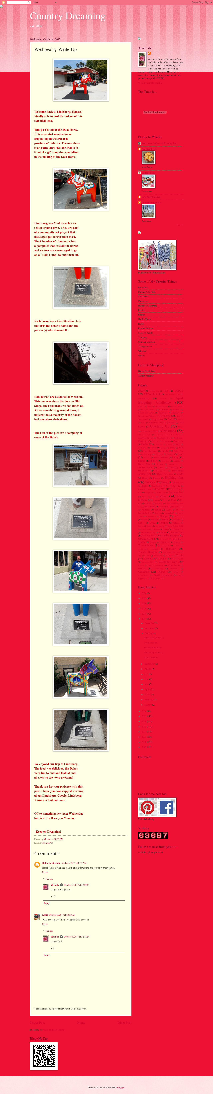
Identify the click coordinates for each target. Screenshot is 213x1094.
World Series (155, 578)
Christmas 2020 (144, 434)
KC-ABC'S (160, 489)
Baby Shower (162, 406)
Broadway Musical (157, 422)
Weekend (174, 568)
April (147, 689)
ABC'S (179, 390)
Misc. (163, 495)
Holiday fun (174, 477)
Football (147, 457)
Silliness (176, 522)
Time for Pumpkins (153, 647)
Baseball (176, 409)
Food (180, 454)
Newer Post (37, 1022)
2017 (144, 618)
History (145, 478)
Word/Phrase (143, 575)
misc (153, 496)
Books (170, 419)
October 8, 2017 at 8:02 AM (62, 914)
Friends (141, 460)
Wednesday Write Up (153, 637)
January (148, 704)
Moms (156, 500)
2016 (144, 711)
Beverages (163, 412)
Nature (148, 503)
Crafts (144, 444)
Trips (168, 555)
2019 (144, 608)
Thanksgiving (145, 545)
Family (164, 450)
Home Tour (178, 482)
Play (178, 510)
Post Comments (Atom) (54, 1029)
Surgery (153, 542)
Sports (156, 529)
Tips (139, 555)
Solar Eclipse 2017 (175, 526)
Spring (165, 529)
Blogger (120, 1087)
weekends (143, 571)
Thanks (177, 542)
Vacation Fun (147, 562)
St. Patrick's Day (148, 532)
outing (158, 509)
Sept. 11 (141, 522)
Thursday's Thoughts (171, 552)
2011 (144, 736)
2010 (144, 741)
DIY (178, 444)
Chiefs (180, 427)
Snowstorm (160, 526)
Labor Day (175, 489)
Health (180, 473)
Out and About (177, 506)
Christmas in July (145, 437)
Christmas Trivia (163, 438)
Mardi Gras (161, 492)
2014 (144, 721)
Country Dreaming (68, 15)
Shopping (163, 522)
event (172, 447)
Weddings (159, 568)
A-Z (166, 390)
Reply (45, 872)
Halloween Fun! (151, 657)
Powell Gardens (144, 513)
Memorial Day (176, 492)
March (148, 694)
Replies (49, 878)
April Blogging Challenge (160, 400)
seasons (177, 519)
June (147, 679)
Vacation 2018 (177, 558)
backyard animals (148, 409)
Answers (163, 398)
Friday (175, 457)
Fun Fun (165, 461)
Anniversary (144, 398)
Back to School (177, 406)
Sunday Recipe (169, 535)
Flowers (170, 454)
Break (143, 422)
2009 (144, 746)
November (163, 506)
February (149, 699)
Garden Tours (145, 467)
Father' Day (178, 451)
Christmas (168, 430)
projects (168, 513)
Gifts (161, 467)
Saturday (154, 519)
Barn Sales (164, 409)
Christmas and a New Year (167, 434)
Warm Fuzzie (174, 565)
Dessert (169, 444)
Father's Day (146, 454)
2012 (144, 731)
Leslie (45, 914)
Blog (178, 416)
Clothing (154, 441)
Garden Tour (174, 464)
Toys (148, 555)
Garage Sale (144, 464)
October (149, 633)
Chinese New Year (149, 431)
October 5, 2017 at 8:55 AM (73, 863)
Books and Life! (149, 149)
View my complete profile (150, 82)
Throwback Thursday (148, 548)
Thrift (177, 545)
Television (165, 542)
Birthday (175, 412)
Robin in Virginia (51, 863)
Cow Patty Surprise (151, 197)
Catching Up (47, 842)
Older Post (124, 1022)
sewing (152, 522)
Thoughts (165, 545)
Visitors (141, 565)
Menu (144, 496)
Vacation (162, 558)
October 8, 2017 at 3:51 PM (76, 936)
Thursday (171, 548)
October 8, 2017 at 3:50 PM (76, 884)
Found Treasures (161, 457)
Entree (163, 447)
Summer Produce (150, 535)
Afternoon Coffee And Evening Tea (159, 143)
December (159, 444)
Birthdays (165, 416)
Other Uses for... (151, 642)
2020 (140, 390)
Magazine (149, 492)
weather (141, 568)
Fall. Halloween (150, 451)
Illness (144, 485)
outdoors (146, 509)
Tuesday (147, 558)
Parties (169, 509)
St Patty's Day (177, 529)
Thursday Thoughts (147, 552)
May (147, 684)
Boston (180, 419)
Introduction (157, 486)
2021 (144, 598)
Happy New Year (165, 473)
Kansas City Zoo (144, 489)
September (150, 663)
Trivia (179, 555)
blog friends (143, 419)
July (147, 674)
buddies (172, 422)
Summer (163, 532)
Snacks (140, 526)
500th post (155, 391)
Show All (180, 225)
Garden (160, 464)
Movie (174, 500)
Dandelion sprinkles (151, 202)
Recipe (164, 516)
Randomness (151, 516)
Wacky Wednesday (155, 565)
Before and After (146, 412)
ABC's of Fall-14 (152, 394)
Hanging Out (161, 470)
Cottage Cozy (148, 173)
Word (176, 571)
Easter (153, 447)
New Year (149, 506)
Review (144, 519)
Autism (141, 406)
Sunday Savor (145, 539)
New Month (171, 503)
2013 (144, 726)
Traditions (158, 555)
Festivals (159, 454)
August (148, 668)
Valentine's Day (168, 562)
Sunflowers (164, 539)
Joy (167, 486)
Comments (166, 441)
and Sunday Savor (172, 394)
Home (81, 1022)
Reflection (179, 516)
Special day (145, 529)
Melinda (55, 885)
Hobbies (156, 478)
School (165, 519)
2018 (144, 613)
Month (165, 500)
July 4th (176, 485)
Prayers (158, 513)
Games (177, 460)
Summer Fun (177, 532)
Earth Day (142, 447)
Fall (181, 447)
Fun (153, 460)
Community (178, 441)
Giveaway (173, 467)
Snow (149, 526)
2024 (144, 593)
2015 (144, 716)
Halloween (143, 470)
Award (150, 406)
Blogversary (157, 419)
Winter (161, 571)
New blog (159, 503)
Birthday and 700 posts (147, 416)
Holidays (150, 482)
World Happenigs (163, 575)
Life (140, 492)
